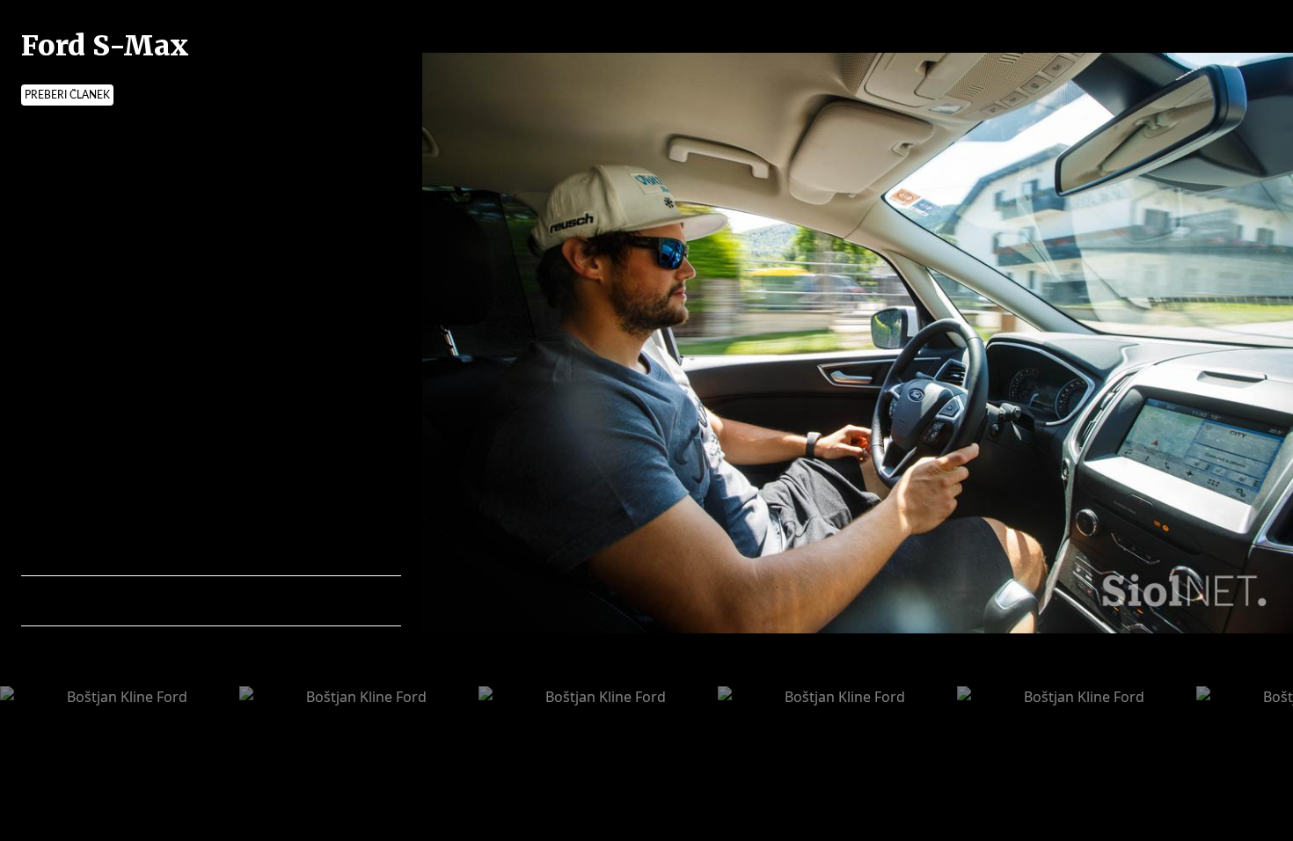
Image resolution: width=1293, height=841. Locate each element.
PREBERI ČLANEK (67, 95)
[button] (111, 600)
